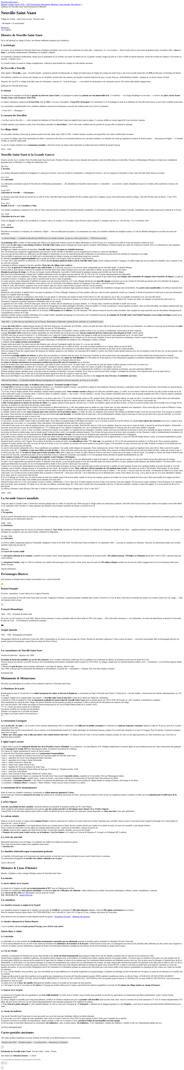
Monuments (45, 4)
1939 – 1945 (25, 4)
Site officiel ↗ (76, 4)
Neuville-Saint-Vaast (9, 2)
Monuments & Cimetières (58, 1042)
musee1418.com (26, 895)
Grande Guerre (14, 4)
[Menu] (19, 2)
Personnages (36, 4)
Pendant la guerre (25, 1042)
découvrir (5, 27)
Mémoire (54, 4)
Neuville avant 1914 (9, 1042)
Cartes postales (64, 4)
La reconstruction (40, 1042)
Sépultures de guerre (63, 917)
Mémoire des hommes (81, 917)
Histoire (4, 4)
